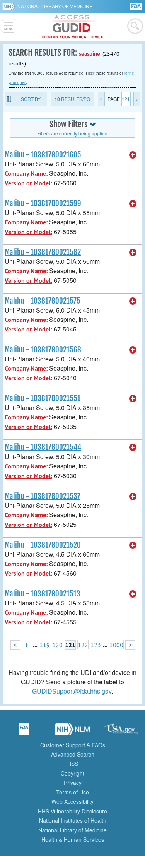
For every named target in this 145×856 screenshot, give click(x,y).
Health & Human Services (72, 839)
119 (44, 645)
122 (83, 645)
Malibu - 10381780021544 (43, 447)
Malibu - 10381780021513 (42, 593)
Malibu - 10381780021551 (42, 398)
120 (57, 645)
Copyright (72, 773)
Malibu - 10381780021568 (43, 349)
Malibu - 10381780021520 (43, 545)
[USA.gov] (121, 731)
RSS (72, 763)
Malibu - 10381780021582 (43, 252)
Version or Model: (28, 183)
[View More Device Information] (133, 155)
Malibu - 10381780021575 (42, 301)
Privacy (73, 782)
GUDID (72, 27)
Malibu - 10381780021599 (43, 203)
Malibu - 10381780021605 (43, 154)
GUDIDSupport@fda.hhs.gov (71, 691)
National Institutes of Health (72, 820)
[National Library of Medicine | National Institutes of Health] (72, 731)
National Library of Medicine (54, 6)
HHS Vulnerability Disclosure (72, 811)
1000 (116, 645)
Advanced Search (72, 754)
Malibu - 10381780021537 (42, 496)
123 (95, 645)
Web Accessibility (72, 801)
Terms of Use (72, 792)
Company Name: (26, 173)
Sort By (31, 99)
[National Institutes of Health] (9, 6)
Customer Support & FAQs (72, 745)
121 (126, 99)
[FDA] (136, 5)
